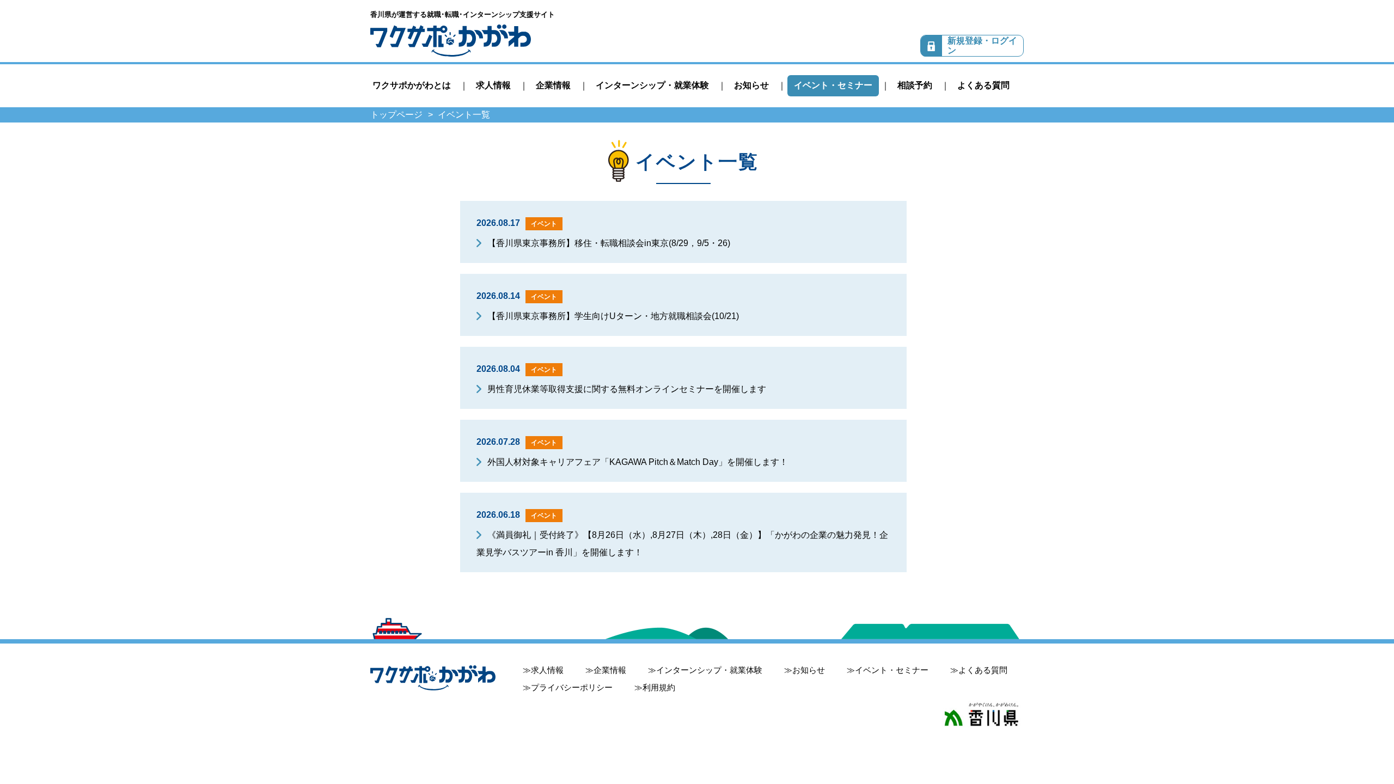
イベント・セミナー (833, 85)
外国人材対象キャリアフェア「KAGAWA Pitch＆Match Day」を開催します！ (637, 462)
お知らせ (751, 85)
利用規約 (659, 687)
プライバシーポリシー (572, 687)
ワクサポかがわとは (411, 85)
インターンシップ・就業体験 (652, 85)
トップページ (396, 114)
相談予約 (914, 85)
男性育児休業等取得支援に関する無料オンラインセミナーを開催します (626, 389)
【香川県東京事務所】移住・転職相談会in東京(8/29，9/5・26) (608, 243)
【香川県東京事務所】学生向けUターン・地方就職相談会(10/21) (613, 316)
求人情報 (493, 85)
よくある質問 (983, 85)
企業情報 (553, 85)
